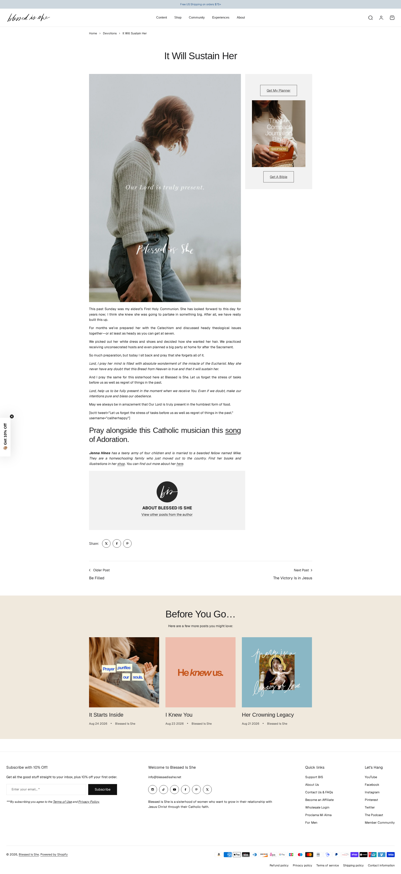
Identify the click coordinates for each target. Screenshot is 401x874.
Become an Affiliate (319, 800)
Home (93, 33)
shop (121, 464)
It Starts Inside (106, 715)
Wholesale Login (317, 807)
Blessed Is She (29, 854)
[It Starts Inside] (124, 672)
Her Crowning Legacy (268, 715)
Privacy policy (302, 865)
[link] (106, 543)
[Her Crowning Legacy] (277, 672)
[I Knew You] (200, 672)
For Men (311, 822)
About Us (312, 785)
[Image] (278, 133)
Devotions (110, 33)
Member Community (380, 822)
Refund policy (279, 865)
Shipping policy (353, 865)
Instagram (372, 792)
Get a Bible (278, 177)
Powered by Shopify (54, 854)
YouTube (371, 777)
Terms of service (327, 865)
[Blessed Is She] (28, 17)
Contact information (381, 865)
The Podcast (374, 815)
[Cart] (392, 17)
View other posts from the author (167, 514)
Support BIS (314, 777)
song (233, 430)
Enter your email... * (26, 789)
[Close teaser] (12, 416)
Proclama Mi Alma (318, 815)
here (179, 464)
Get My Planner (278, 90)
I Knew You (178, 715)
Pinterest (371, 800)
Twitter (370, 807)
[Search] (370, 17)
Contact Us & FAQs (319, 792)
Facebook (372, 785)
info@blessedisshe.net (164, 777)
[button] (5, 437)
